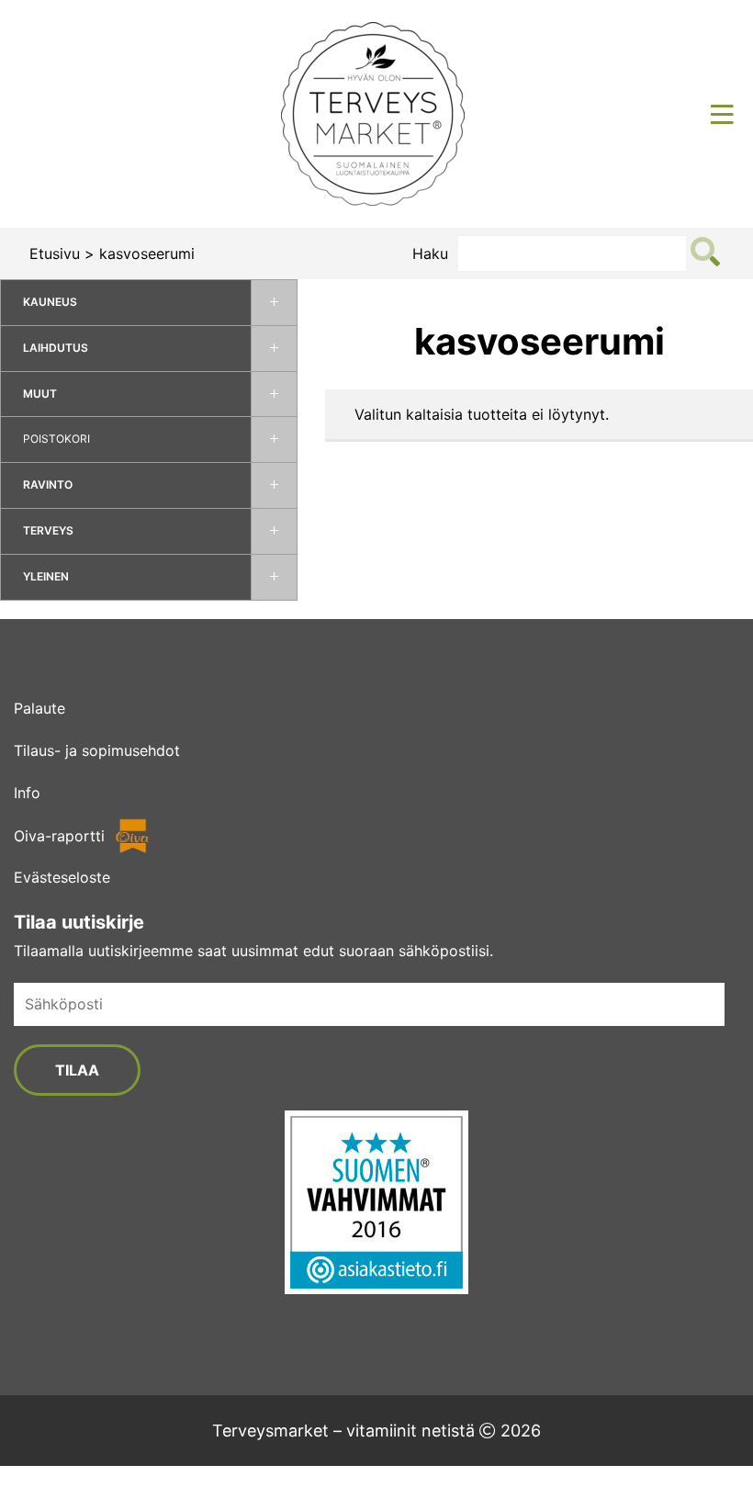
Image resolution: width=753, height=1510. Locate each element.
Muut (40, 393)
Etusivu (54, 253)
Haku (430, 253)
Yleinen (46, 576)
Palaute (39, 708)
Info (27, 792)
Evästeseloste (62, 877)
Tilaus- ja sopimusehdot (97, 750)
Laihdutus (55, 348)
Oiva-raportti (59, 836)
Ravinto (48, 484)
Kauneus (50, 302)
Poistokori (56, 438)
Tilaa (77, 1070)
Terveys (48, 530)
